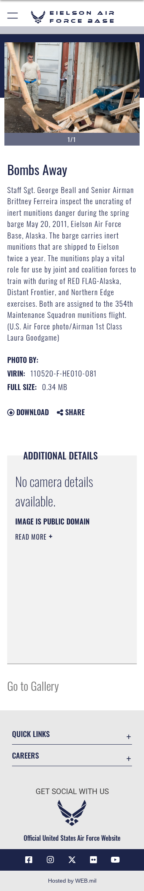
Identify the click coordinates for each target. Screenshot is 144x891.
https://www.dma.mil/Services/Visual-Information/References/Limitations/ (63, 649)
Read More (32, 537)
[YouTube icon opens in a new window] (115, 860)
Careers (25, 755)
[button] (13, 17)
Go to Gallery (33, 685)
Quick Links (31, 733)
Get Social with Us (72, 791)
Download (31, 412)
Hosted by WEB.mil (72, 880)
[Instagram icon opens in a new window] (50, 860)
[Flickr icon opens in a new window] (94, 860)
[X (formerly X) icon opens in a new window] (72, 860)
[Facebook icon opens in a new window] (29, 860)
